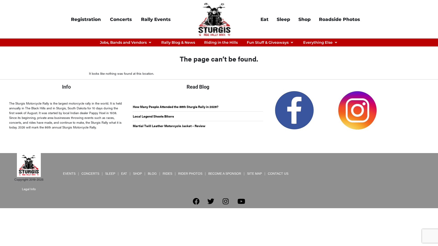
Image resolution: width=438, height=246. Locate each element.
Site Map (254, 173)
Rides (167, 173)
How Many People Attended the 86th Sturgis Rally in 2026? (175, 106)
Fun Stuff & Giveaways (268, 42)
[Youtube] (241, 201)
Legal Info (29, 189)
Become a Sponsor (224, 173)
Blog (152, 173)
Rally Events (156, 19)
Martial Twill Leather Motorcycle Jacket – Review (169, 125)
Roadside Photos (339, 19)
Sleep (283, 19)
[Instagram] (225, 201)
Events (69, 173)
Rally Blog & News (178, 42)
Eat (265, 19)
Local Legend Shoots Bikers (153, 116)
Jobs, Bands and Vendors (123, 42)
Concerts (121, 19)
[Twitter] (211, 201)
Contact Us (278, 173)
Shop (304, 19)
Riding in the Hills (221, 42)
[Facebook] (196, 201)
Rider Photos (190, 173)
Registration (86, 19)
